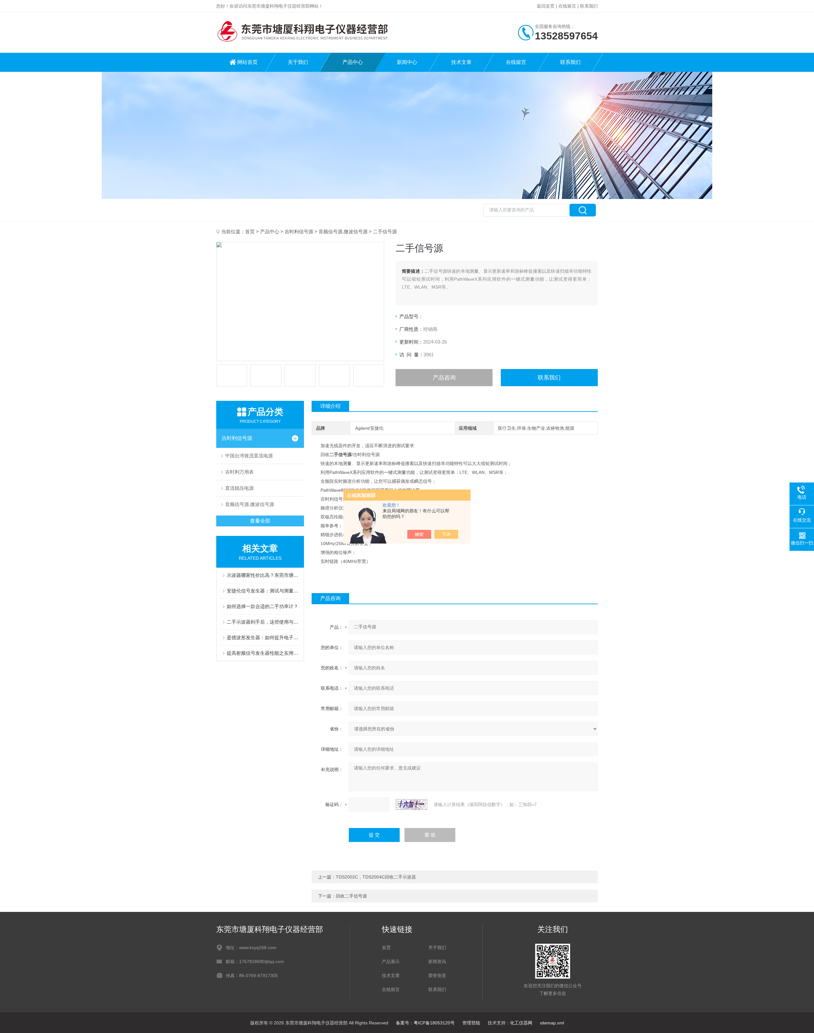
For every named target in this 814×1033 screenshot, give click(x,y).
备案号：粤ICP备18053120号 (425, 1022)
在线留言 (567, 6)
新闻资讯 (437, 961)
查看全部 (260, 520)
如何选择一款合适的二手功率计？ (262, 606)
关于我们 (298, 62)
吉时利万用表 (239, 472)
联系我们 (589, 6)
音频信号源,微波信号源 (343, 231)
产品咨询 (444, 377)
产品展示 (391, 961)
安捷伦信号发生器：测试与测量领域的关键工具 (263, 590)
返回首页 (546, 6)
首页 (250, 231)
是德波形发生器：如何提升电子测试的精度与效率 (263, 637)
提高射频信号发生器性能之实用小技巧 (263, 653)
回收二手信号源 (351, 896)
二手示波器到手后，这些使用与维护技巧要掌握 (263, 622)
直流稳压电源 (239, 488)
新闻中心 (407, 62)
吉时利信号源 (299, 231)
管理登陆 (471, 1022)
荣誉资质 (437, 975)
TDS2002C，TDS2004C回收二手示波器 (376, 876)
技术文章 (461, 62)
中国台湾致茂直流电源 (249, 455)
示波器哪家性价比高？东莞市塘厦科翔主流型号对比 (263, 575)
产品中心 (352, 62)
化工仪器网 (521, 1022)
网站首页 (247, 62)
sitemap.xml (552, 1022)
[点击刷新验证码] (411, 804)
